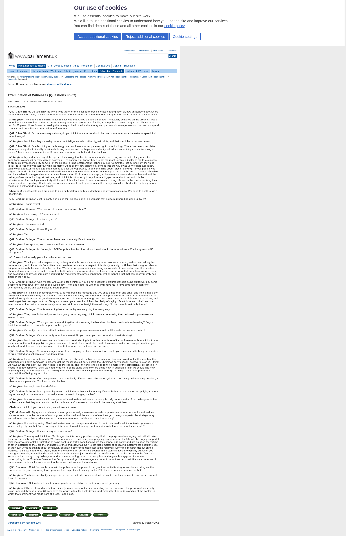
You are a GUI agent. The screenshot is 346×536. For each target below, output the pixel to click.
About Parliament (83, 65)
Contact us (172, 51)
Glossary (22, 530)
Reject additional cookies (145, 37)
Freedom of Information (51, 530)
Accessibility (129, 51)
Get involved (103, 65)
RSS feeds (158, 51)
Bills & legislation (72, 71)
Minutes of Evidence (59, 84)
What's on (55, 71)
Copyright (94, 530)
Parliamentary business (31, 65)
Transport (11, 79)
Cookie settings (185, 37)
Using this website (79, 530)
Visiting (117, 65)
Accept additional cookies (97, 37)
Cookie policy (120, 530)
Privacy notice (106, 530)
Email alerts (144, 51)
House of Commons (18, 71)
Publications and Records (75, 77)
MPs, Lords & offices (59, 65)
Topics (155, 71)
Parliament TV (133, 71)
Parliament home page (29, 77)
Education (129, 65)
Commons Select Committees (155, 77)
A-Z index (11, 530)
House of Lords (40, 71)
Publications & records (111, 71)
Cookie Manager (133, 530)
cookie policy (174, 26)
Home (11, 65)
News (146, 71)
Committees (90, 71)
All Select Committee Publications (125, 77)
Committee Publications (98, 77)
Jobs (67, 530)
